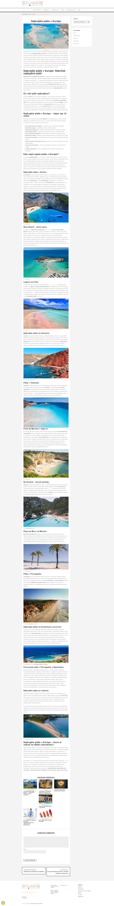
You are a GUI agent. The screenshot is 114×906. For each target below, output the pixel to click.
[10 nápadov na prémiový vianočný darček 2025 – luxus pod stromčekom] (45, 784)
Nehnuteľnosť (71, 9)
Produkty (46, 9)
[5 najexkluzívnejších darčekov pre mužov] (61, 788)
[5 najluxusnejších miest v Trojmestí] (45, 799)
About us (80, 887)
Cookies (80, 894)
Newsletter (80, 896)
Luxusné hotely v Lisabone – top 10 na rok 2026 (55, 886)
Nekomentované (50, 18)
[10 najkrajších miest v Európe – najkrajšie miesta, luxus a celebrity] (30, 784)
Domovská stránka (26, 14)
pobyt (65, 760)
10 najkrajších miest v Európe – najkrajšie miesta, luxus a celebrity (29, 793)
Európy (38, 80)
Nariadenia (81, 889)
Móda (63, 9)
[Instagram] (25, 897)
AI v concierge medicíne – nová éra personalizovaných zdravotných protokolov (30, 823)
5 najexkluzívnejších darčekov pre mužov (59, 790)
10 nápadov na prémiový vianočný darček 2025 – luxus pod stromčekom (45, 792)
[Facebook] (23, 897)
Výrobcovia (55, 9)
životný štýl (37, 9)
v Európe (50, 488)
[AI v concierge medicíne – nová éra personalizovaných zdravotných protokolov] (30, 813)
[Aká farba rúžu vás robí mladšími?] (45, 813)
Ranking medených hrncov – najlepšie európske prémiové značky (54, 892)
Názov (24, 849)
